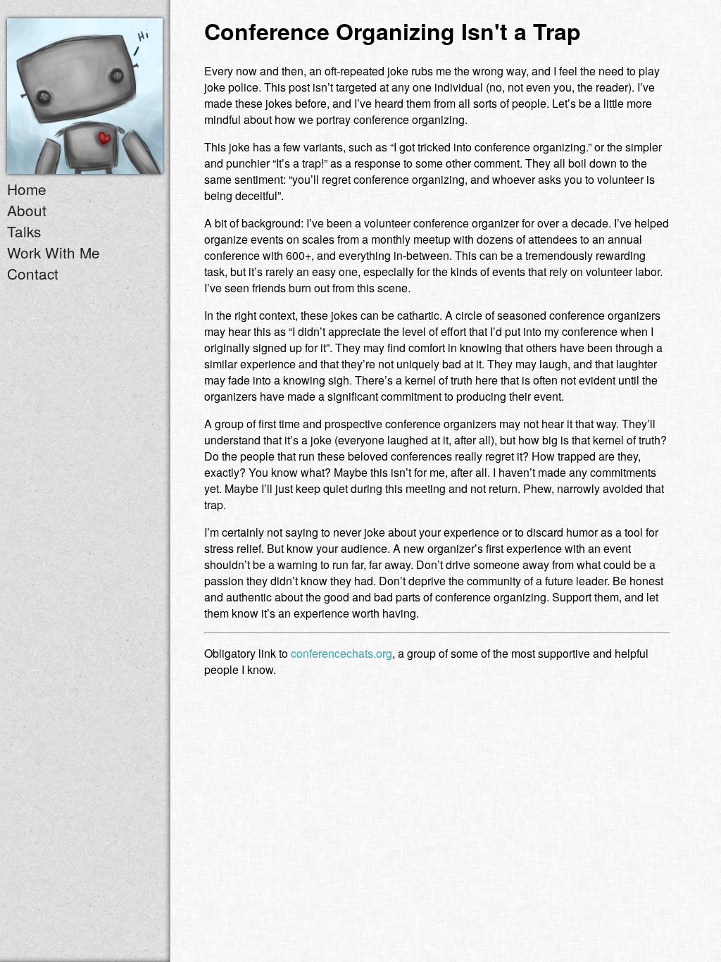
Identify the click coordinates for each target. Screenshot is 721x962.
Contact (32, 273)
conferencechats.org (341, 653)
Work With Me (53, 252)
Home (26, 188)
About (26, 209)
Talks (24, 231)
